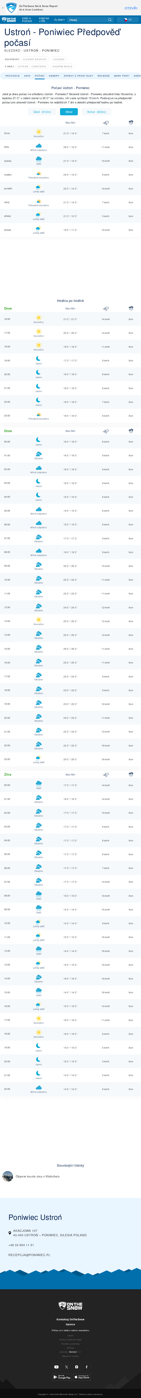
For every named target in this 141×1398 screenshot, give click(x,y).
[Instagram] (77, 1367)
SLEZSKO (12, 50)
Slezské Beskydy (35, 59)
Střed (69, 112)
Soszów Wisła (62, 66)
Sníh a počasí (27, 19)
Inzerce (70, 1324)
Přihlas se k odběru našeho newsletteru (70, 1330)
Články (59, 19)
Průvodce (13, 75)
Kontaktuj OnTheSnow (70, 1319)
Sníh (27, 75)
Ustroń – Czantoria (32, 66)
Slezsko (59, 59)
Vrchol (96, 112)
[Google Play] (62, 1377)
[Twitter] (66, 1367)
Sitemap (70, 1347)
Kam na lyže (44, 19)
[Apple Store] (82, 1377)
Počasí (40, 75)
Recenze (104, 75)
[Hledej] (110, 19)
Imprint (70, 1335)
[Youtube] (56, 1367)
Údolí (42, 112)
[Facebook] (87, 1367)
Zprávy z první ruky (78, 75)
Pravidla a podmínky (70, 1343)
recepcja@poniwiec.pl (29, 1255)
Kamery (54, 75)
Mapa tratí (121, 75)
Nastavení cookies (70, 1356)
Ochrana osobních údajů (70, 1339)
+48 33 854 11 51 (21, 1245)
